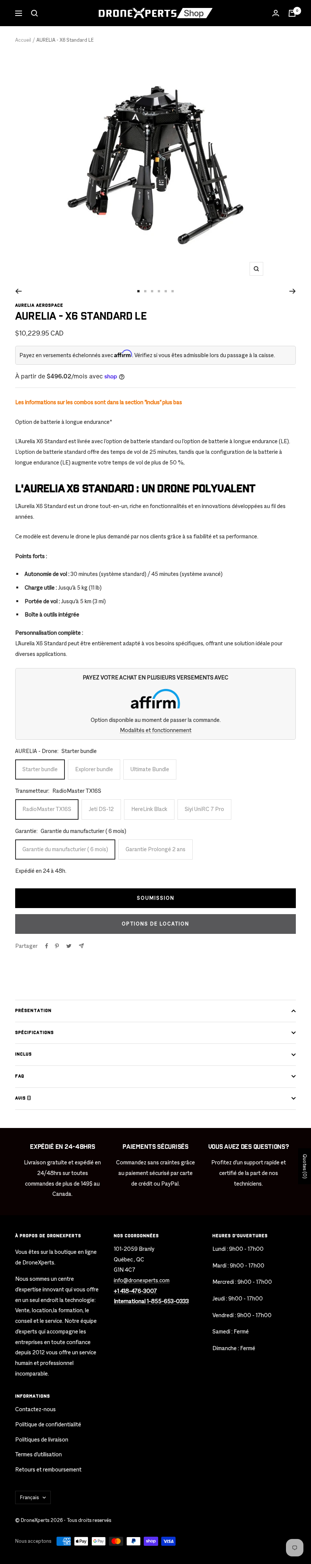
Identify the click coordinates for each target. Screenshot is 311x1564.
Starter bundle (40, 769)
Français (29, 1497)
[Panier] (292, 13)
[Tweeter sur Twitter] (69, 946)
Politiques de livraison (41, 1439)
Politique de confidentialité (48, 1424)
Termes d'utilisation (38, 1454)
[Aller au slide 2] (145, 291)
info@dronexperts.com (142, 1280)
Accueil (23, 40)
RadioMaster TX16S (46, 809)
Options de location (155, 924)
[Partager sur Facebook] (46, 946)
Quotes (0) (305, 1166)
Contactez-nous (35, 1409)
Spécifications (34, 1032)
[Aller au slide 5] (166, 291)
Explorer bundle (94, 769)
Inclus (23, 1054)
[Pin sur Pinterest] (57, 946)
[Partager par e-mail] (81, 945)
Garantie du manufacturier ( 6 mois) (65, 849)
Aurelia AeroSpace (39, 305)
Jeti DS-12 (101, 809)
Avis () (23, 1098)
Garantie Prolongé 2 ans (155, 849)
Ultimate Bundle (149, 769)
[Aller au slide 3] (152, 291)
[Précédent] (18, 291)
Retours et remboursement (48, 1469)
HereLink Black (149, 809)
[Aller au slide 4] (159, 291)
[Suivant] (292, 291)
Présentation (33, 1010)
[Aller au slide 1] (138, 291)
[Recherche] (34, 13)
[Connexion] (275, 13)
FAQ (19, 1076)
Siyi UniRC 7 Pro (204, 809)
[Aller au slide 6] (172, 291)
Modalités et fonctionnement (156, 730)
